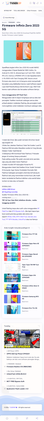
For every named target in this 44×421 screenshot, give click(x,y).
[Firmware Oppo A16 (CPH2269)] (12, 278)
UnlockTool (22, 219)
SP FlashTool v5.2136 (9, 192)
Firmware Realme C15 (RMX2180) (19, 367)
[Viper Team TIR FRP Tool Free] (12, 267)
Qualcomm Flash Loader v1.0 (17, 389)
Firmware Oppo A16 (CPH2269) (29, 276)
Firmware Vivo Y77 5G (29, 234)
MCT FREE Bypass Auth (15, 381)
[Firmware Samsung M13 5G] (12, 299)
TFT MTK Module (11, 219)
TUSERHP (13, 407)
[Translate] (34, 3)
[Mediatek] (18, 363)
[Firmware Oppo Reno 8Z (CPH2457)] (12, 246)
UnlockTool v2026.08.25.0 (16, 374)
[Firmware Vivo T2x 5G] (12, 309)
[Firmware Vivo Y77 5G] (12, 235)
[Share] (37, 418)
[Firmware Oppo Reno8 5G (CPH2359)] (12, 256)
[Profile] (40, 3)
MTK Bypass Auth (18, 211)
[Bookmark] (30, 3)
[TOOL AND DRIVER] (19, 10)
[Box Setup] (11, 371)
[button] (37, 3)
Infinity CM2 (11, 217)
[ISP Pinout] (11, 350)
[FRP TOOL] (19, 378)
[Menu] (27, 418)
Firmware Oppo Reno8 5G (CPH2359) (30, 255)
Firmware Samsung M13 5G (30, 298)
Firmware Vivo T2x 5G (29, 308)
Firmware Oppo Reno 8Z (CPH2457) (30, 245)
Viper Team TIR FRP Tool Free (30, 266)
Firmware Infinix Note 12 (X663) (30, 287)
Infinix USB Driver (8, 189)
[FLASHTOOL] (12, 378)
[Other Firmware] (31, 10)
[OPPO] (17, 350)
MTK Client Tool (21, 217)
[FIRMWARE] (11, 363)
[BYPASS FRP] (8, 10)
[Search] (17, 418)
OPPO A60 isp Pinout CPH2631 (18, 354)
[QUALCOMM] (20, 386)
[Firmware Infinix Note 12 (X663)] (12, 288)
